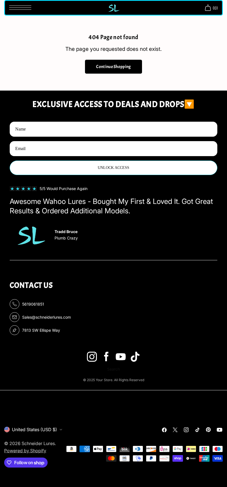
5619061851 (33, 304)
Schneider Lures (38, 443)
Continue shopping (113, 66)
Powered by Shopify (25, 450)
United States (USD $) (34, 429)
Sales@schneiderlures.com (46, 317)
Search (113, 369)
